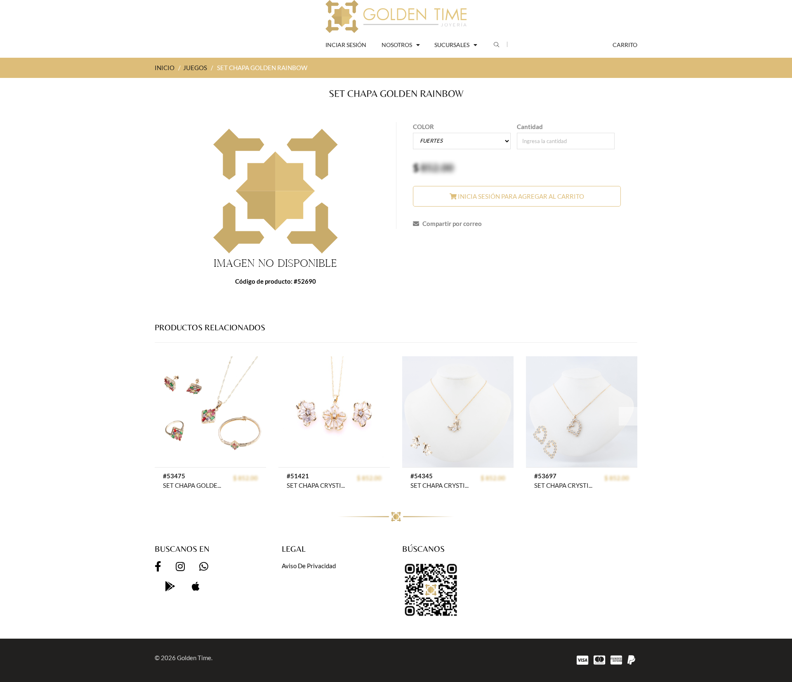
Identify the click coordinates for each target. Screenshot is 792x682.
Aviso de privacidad (309, 565)
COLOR (423, 126)
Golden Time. (194, 657)
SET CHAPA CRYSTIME (317, 485)
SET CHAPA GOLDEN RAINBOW (193, 485)
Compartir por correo (451, 223)
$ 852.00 (245, 478)
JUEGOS (195, 67)
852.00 (437, 167)
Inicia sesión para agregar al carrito (520, 196)
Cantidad (530, 126)
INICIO (164, 67)
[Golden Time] (396, 16)
